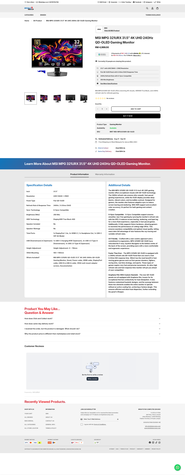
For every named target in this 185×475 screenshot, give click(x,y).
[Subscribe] (115, 419)
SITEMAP (111, 449)
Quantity (98, 104)
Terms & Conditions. (100, 424)
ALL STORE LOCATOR (31, 428)
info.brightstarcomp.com (152, 426)
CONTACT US (50, 421)
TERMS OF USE (124, 449)
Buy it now (127, 116)
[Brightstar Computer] (29, 8)
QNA (47, 413)
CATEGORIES (29, 15)
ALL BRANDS (29, 417)
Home (27, 21)
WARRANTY (140, 449)
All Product (37, 21)
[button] (157, 8)
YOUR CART (28, 413)
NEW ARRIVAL (29, 421)
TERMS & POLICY (51, 428)
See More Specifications (108, 83)
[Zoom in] (85, 29)
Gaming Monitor (116, 124)
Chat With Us (120, 148)
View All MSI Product (111, 30)
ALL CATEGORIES (30, 424)
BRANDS (43, 15)
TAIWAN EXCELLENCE (153, 15)
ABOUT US (49, 417)
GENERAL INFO (50, 424)
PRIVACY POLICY (156, 449)
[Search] (147, 8)
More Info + (137, 55)
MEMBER (147, 449)
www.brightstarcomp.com (152, 428)
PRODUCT (132, 449)
